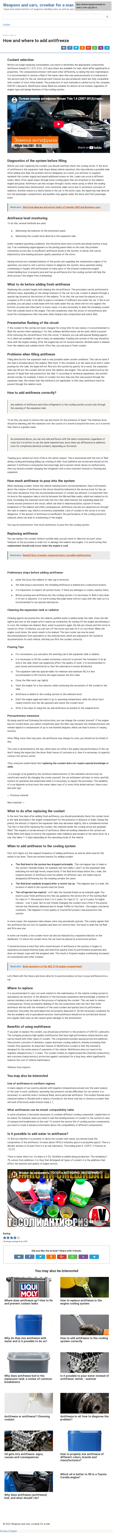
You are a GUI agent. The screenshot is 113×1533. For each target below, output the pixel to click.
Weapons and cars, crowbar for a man (38, 5)
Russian (4, 1531)
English (6, 24)
